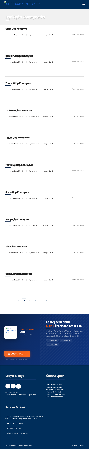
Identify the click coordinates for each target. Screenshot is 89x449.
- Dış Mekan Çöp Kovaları (55, 389)
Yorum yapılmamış (78, 34)
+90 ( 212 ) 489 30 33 (15, 423)
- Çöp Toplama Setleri (54, 397)
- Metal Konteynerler (54, 385)
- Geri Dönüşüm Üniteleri (55, 394)
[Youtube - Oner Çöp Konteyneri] (18, 387)
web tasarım (75, 446)
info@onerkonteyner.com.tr (17, 433)
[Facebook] (8, 387)
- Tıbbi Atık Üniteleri (53, 392)
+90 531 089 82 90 (14, 428)
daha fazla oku (14, 42)
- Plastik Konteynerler (54, 387)
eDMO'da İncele (17, 354)
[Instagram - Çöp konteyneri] (13, 387)
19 (46, 301)
